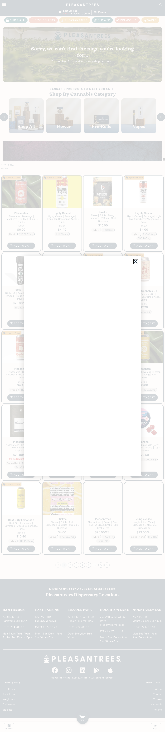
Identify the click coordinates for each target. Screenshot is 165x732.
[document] (82, 366)
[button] (136, 261)
